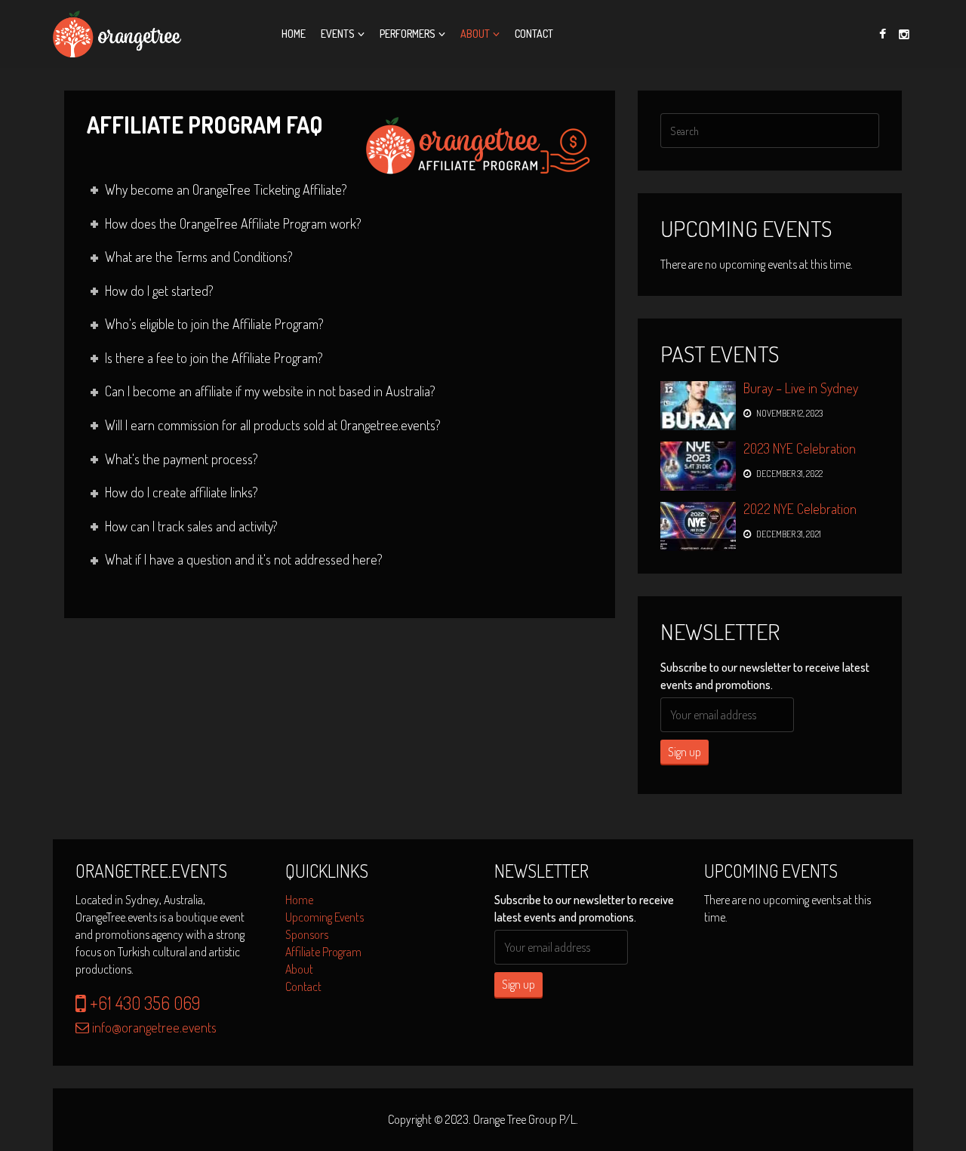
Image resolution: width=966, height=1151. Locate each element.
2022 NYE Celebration (800, 508)
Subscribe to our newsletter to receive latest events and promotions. (764, 676)
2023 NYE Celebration (799, 448)
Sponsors (306, 934)
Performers (407, 33)
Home (293, 33)
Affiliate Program (323, 951)
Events (338, 33)
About (475, 33)
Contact (534, 33)
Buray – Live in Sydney (800, 388)
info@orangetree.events (153, 1027)
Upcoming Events (324, 917)
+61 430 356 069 (143, 1002)
